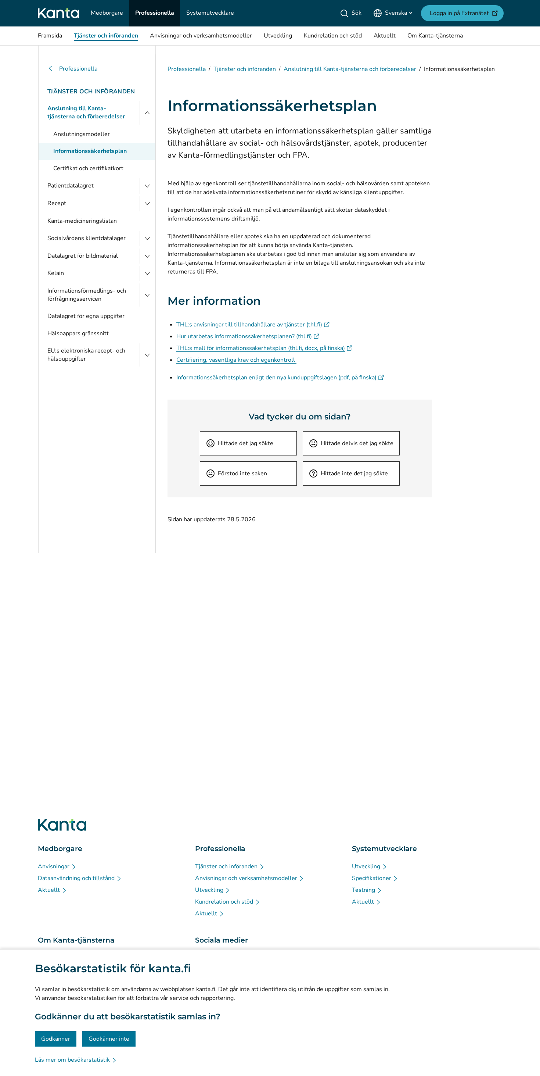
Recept (56, 203)
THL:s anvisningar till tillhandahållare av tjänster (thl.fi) (253, 325)
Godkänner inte (109, 1039)
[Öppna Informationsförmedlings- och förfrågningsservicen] (147, 295)
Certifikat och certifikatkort (88, 168)
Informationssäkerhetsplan (90, 151)
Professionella (78, 69)
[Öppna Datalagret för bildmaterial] (147, 256)
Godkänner (55, 1039)
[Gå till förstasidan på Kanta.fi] (62, 825)
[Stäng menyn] (147, 112)
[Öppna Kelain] (147, 273)
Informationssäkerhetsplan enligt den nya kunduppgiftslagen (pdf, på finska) (280, 377)
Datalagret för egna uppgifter (86, 316)
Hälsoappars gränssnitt (78, 333)
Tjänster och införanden (91, 91)
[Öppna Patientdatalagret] (147, 186)
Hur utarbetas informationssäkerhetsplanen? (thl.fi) (247, 336)
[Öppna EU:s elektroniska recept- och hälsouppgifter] (147, 355)
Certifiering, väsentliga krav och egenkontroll (236, 360)
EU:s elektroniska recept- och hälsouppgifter (86, 355)
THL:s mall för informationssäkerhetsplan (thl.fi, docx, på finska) (264, 348)
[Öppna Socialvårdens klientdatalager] (147, 238)
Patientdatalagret (70, 186)
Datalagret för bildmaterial (82, 256)
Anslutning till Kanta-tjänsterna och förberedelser (86, 112)
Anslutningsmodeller (81, 134)
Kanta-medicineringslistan (82, 221)
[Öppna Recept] (147, 203)
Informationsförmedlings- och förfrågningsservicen (86, 295)
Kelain (55, 273)
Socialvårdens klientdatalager (86, 238)
